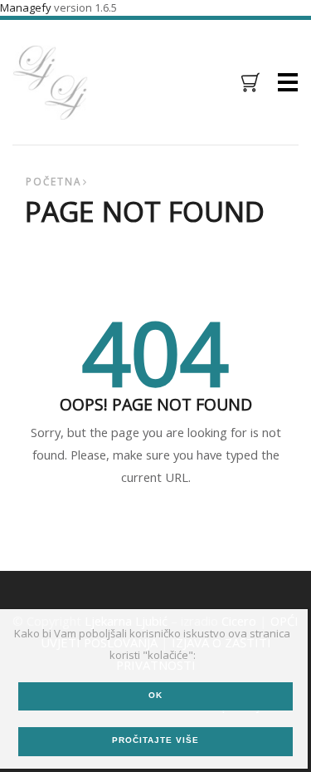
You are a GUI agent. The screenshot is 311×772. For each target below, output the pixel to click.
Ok (155, 695)
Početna (53, 180)
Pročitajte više (155, 740)
